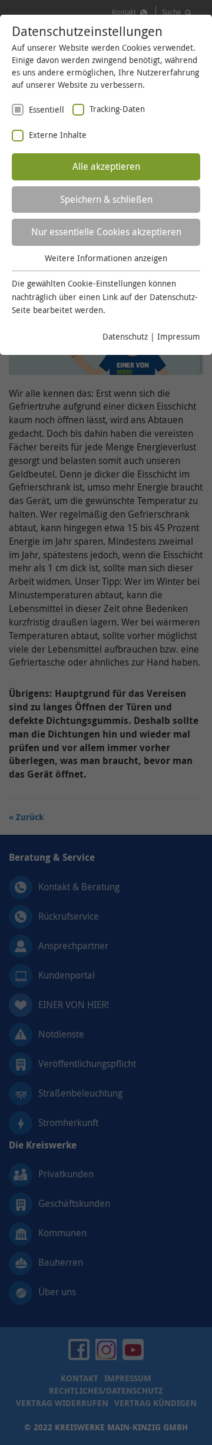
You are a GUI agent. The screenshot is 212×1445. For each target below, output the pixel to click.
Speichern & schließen (106, 199)
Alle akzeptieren (106, 166)
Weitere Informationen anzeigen (106, 258)
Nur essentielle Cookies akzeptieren (106, 231)
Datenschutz (125, 336)
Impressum (178, 336)
